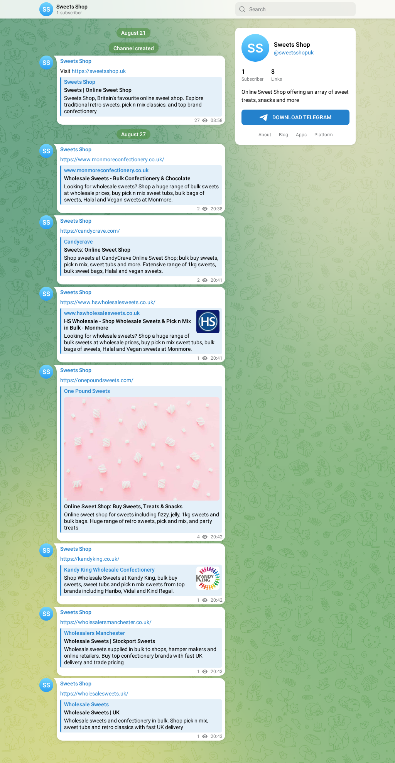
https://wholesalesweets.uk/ (94, 693)
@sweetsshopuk (294, 52)
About (264, 134)
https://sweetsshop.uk (99, 71)
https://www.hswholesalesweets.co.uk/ (107, 302)
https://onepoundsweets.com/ (96, 380)
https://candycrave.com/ (90, 231)
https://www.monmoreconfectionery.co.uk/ (112, 159)
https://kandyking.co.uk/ (90, 559)
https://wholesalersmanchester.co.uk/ (106, 622)
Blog (283, 134)
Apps (301, 134)
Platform (323, 134)
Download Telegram (301, 117)
